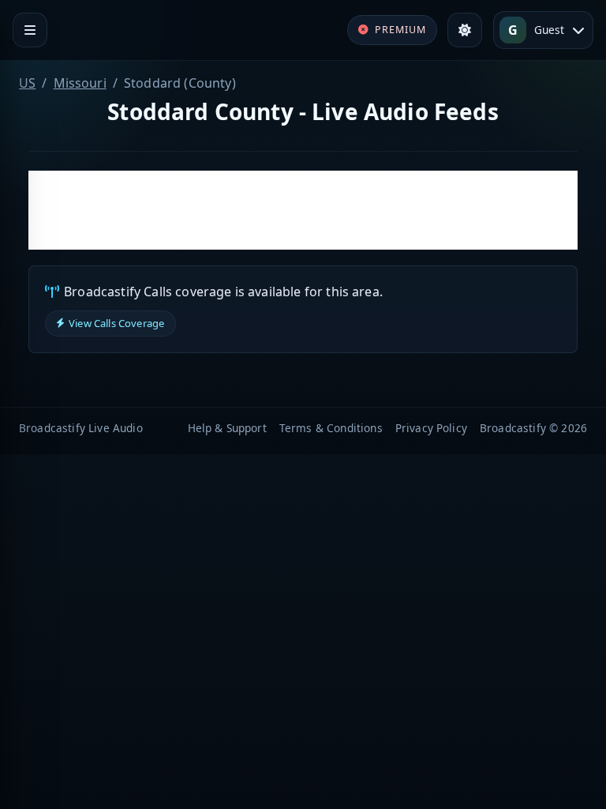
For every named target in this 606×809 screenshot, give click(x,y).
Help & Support (227, 427)
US (27, 83)
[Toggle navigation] (30, 30)
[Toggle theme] (464, 30)
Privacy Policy (431, 427)
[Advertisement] (303, 210)
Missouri (80, 83)
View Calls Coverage (116, 323)
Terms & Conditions (331, 427)
